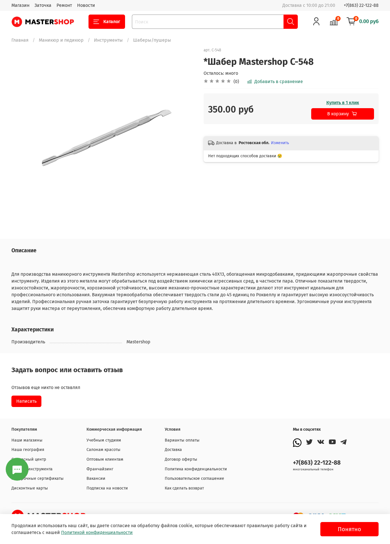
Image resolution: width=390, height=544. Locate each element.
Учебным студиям (104, 440)
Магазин (20, 5)
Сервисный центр (28, 459)
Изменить (280, 142)
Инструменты (108, 40)
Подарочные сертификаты (37, 478)
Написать (26, 401)
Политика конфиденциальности (196, 469)
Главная (20, 40)
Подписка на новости (107, 488)
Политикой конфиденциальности (97, 532)
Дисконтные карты (29, 488)
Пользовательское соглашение (194, 478)
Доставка (173, 449)
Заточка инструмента (32, 469)
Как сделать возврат (184, 488)
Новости (86, 5)
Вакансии (96, 478)
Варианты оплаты (182, 440)
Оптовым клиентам (105, 459)
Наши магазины (27, 440)
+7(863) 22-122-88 (361, 5)
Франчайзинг (100, 469)
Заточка (43, 5)
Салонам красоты (103, 449)
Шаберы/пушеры (152, 40)
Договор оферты (181, 459)
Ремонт (64, 5)
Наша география (27, 449)
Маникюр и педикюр (61, 40)
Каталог (111, 21)
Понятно (349, 529)
